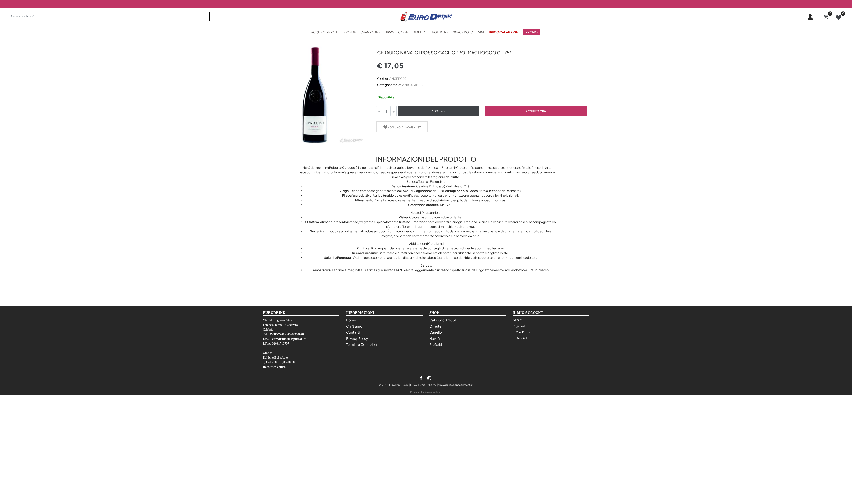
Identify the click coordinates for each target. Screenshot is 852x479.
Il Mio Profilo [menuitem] (522, 332)
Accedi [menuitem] (517, 320)
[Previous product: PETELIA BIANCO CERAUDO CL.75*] (379, 44)
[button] (204, 16)
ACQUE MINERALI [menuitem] (324, 32)
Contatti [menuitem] (353, 332)
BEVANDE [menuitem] (348, 32)
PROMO (532, 32)
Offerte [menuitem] (435, 326)
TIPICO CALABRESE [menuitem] (503, 32)
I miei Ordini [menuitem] (521, 338)
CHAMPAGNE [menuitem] (370, 32)
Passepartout (433, 392)
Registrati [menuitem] (519, 326)
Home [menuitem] (351, 320)
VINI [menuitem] (481, 32)
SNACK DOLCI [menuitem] (463, 32)
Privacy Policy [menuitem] (357, 338)
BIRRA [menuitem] (389, 32)
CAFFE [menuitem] (403, 32)
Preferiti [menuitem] (435, 344)
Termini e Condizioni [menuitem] (361, 344)
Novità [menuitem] (434, 338)
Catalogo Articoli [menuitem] (442, 320)
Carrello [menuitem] (435, 332)
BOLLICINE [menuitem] (440, 32)
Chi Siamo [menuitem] (354, 326)
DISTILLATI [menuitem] (420, 32)
